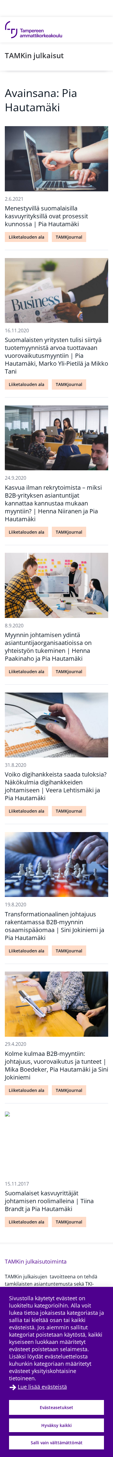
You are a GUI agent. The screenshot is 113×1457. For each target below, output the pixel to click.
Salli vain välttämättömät (57, 1442)
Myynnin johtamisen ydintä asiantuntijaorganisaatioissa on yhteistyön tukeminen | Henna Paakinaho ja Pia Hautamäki (48, 647)
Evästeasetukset (56, 1407)
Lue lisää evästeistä (42, 1386)
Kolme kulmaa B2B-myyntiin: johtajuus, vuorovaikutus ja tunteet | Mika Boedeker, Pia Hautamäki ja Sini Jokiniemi (56, 1065)
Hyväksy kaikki (56, 1425)
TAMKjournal (69, 237)
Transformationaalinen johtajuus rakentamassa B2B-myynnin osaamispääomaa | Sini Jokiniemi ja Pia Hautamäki (54, 926)
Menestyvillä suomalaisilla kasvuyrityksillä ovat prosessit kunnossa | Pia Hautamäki (46, 216)
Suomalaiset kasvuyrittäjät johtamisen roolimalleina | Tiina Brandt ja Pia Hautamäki (49, 1201)
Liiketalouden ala (26, 237)
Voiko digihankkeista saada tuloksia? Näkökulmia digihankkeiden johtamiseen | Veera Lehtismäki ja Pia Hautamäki (56, 786)
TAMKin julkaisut (34, 55)
